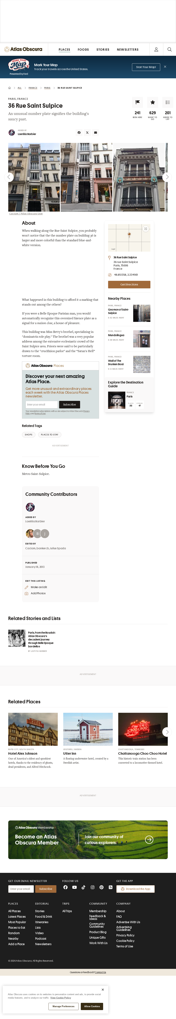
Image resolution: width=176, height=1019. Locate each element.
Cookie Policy (125, 940)
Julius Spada (58, 548)
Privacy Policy (125, 935)
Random (14, 933)
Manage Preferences (63, 1006)
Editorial (42, 903)
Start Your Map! (146, 67)
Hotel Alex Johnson (22, 753)
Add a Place (16, 944)
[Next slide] (167, 177)
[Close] (103, 989)
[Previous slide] (9, 177)
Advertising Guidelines (124, 928)
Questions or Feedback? (88, 972)
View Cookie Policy (60, 998)
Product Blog (97, 932)
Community (98, 903)
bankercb (43, 548)
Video (39, 933)
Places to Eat (16, 927)
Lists (38, 927)
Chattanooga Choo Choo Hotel (142, 753)
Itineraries (41, 922)
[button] (137, 102)
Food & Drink (43, 916)
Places (13, 903)
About (120, 911)
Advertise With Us (128, 922)
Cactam (30, 548)
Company (123, 903)
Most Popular (17, 922)
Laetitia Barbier (27, 134)
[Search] (169, 49)
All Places (14, 911)
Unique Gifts (97, 937)
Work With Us (98, 943)
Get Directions (129, 284)
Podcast (40, 938)
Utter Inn (69, 753)
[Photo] (141, 313)
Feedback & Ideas (97, 917)
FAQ (119, 916)
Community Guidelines (97, 925)
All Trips (67, 911)
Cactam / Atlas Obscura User (26, 213)
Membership (98, 911)
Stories (39, 911)
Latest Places (17, 916)
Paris (130, 396)
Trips (66, 903)
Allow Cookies (92, 1006)
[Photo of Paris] (116, 400)
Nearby (13, 938)
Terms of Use (40, 414)
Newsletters (43, 944)
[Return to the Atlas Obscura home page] (24, 49)
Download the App (138, 889)
